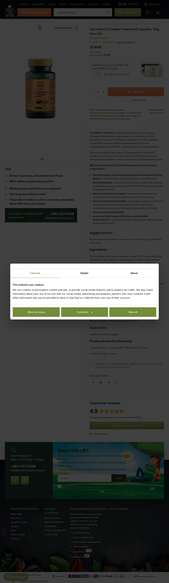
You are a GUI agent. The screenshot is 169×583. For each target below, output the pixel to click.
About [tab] (134, 273)
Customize (82, 312)
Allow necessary (36, 312)
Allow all (132, 312)
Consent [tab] (35, 273)
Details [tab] (85, 273)
